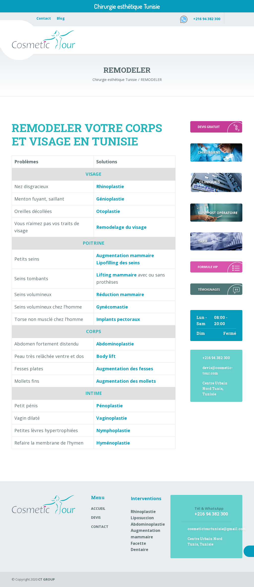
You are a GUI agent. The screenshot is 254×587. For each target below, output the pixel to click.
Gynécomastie (112, 307)
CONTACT (99, 526)
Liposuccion (142, 517)
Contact (44, 18)
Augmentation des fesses (124, 369)
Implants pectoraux (118, 319)
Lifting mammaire (116, 275)
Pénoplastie (109, 406)
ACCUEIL (98, 508)
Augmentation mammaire (125, 255)
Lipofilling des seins (118, 263)
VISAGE (93, 174)
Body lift (106, 356)
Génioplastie (110, 199)
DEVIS (96, 517)
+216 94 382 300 (206, 18)
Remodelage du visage (121, 227)
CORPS (93, 331)
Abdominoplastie (148, 524)
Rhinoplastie (110, 186)
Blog (61, 18)
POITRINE (93, 243)
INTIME (93, 393)
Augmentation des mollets (126, 381)
